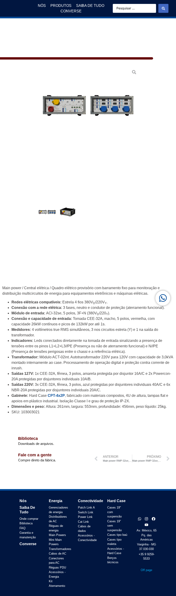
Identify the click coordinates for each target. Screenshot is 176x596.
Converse (27, 544)
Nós (23, 501)
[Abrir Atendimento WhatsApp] (162, 298)
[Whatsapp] (140, 519)
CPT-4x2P (56, 395)
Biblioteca (28, 438)
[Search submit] (163, 8)
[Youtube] (146, 525)
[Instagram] (146, 519)
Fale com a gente (35, 455)
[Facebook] (154, 519)
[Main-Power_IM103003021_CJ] (88, 105)
